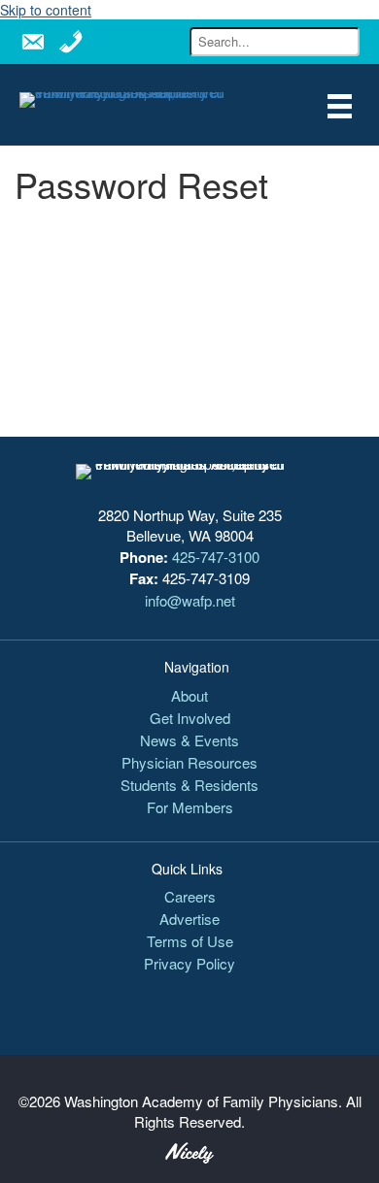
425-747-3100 (215, 556)
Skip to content (45, 9)
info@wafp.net (190, 600)
